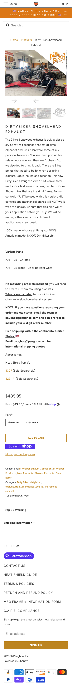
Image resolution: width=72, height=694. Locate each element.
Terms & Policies (19, 584)
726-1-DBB (32, 422)
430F (8, 370)
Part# (8, 414)
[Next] (25, 100)
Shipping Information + (19, 522)
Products (26, 40)
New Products (25, 473)
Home (14, 40)
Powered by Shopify (16, 661)
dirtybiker (35, 482)
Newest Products (45, 473)
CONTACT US (14, 566)
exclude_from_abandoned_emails (24, 486)
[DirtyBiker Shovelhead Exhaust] (35, 73)
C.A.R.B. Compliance (22, 611)
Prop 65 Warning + (16, 510)
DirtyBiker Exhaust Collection (35, 468)
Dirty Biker (23, 482)
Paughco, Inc (21, 656)
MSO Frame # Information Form (32, 602)
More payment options (20, 454)
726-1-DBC (13, 422)
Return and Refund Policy (28, 593)
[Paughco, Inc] (36, 3)
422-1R (9, 378)
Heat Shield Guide (20, 575)
